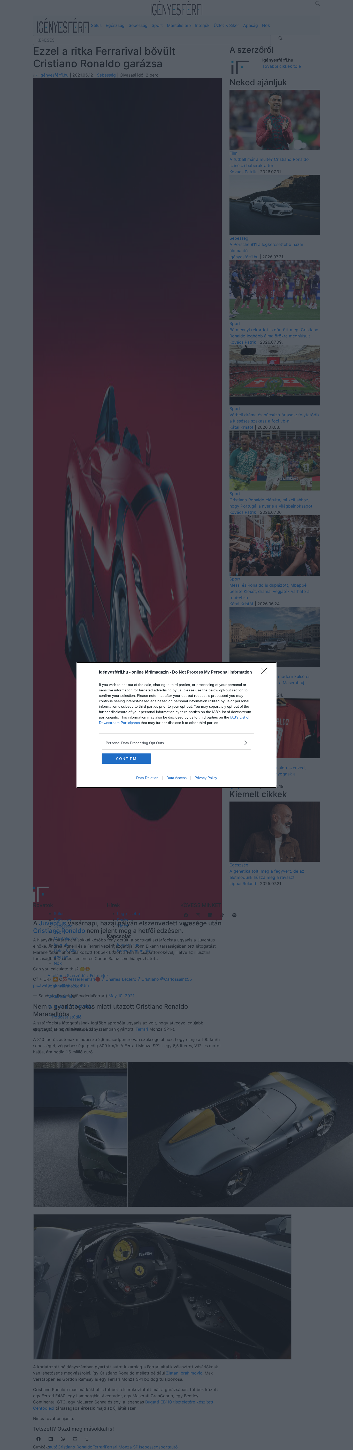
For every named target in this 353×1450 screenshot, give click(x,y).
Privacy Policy (206, 778)
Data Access (176, 778)
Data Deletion (147, 778)
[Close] (266, 672)
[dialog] (176, 725)
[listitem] (176, 742)
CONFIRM (126, 759)
